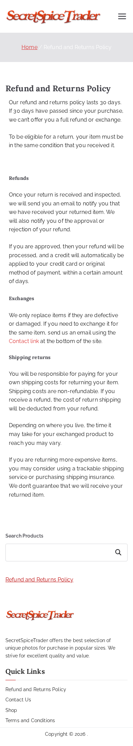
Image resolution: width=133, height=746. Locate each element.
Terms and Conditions (30, 720)
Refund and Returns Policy (39, 579)
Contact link (24, 341)
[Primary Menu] (122, 16)
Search (119, 552)
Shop (11, 710)
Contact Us (18, 699)
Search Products (24, 536)
